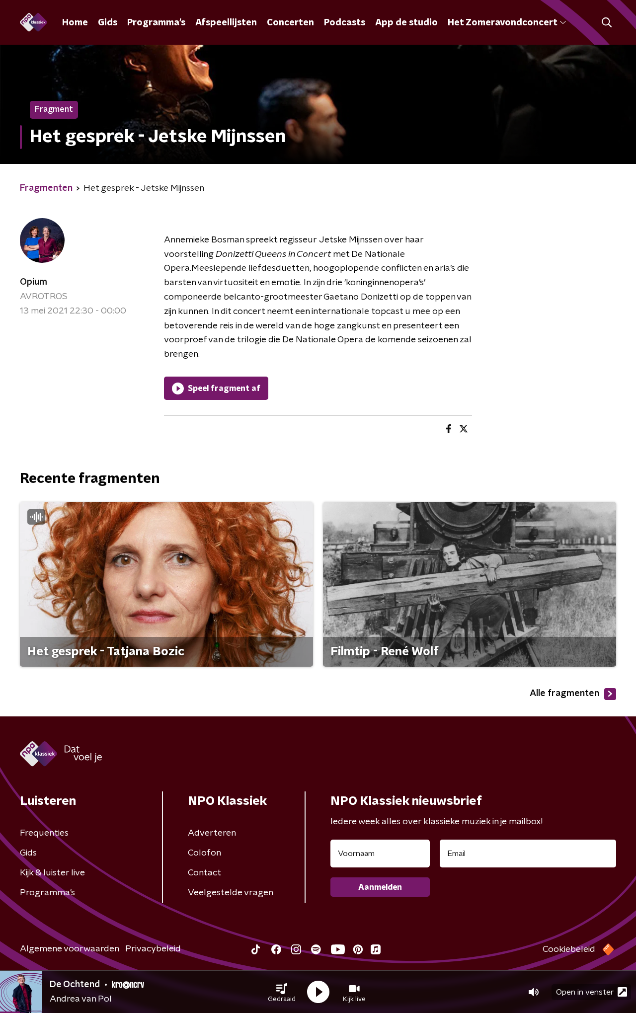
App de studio (406, 22)
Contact (204, 872)
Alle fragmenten (564, 693)
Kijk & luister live (52, 872)
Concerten (290, 22)
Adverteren (212, 833)
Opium (33, 282)
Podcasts (344, 22)
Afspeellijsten (226, 22)
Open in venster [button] (585, 992)
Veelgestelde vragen (230, 892)
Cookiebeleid (569, 949)
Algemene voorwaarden (69, 948)
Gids (107, 22)
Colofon (204, 853)
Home (75, 22)
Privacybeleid (153, 948)
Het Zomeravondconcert (502, 22)
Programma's (156, 22)
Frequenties (44, 833)
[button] (282, 992)
